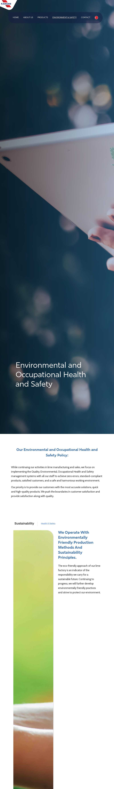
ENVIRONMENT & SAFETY (64, 18)
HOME (16, 18)
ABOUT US (28, 18)
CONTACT (85, 18)
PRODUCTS (43, 18)
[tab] (24, 524)
